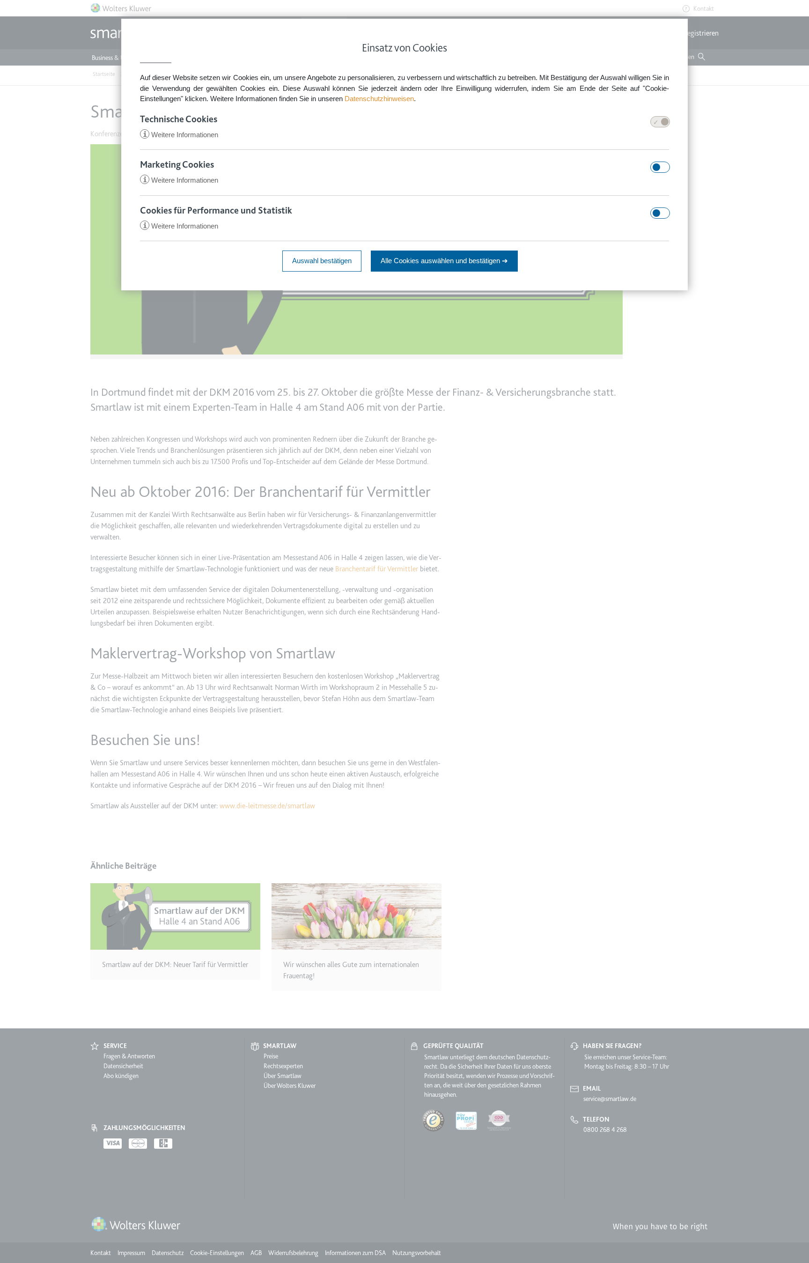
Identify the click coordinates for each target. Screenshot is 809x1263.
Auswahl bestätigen (322, 261)
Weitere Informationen (180, 135)
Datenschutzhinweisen (379, 99)
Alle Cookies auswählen (444, 261)
